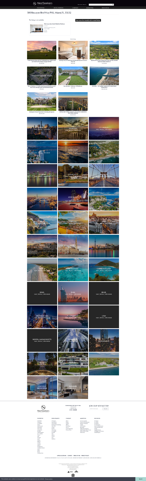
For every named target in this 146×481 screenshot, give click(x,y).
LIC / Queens (40, 433)
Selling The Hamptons (84, 428)
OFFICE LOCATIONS (61, 455)
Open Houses (46, 129)
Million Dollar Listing (84, 431)
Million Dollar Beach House (85, 430)
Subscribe (106, 408)
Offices (67, 424)
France (38, 435)
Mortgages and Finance (99, 431)
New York (53, 426)
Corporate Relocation (98, 427)
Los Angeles (39, 423)
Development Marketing (56, 424)
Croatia (38, 442)
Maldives (53, 439)
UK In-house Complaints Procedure (73, 466)
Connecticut (39, 430)
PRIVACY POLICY (85, 455)
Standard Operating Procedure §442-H (73, 465)
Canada (39, 444)
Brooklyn (39, 431)
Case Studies (54, 423)
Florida (53, 428)
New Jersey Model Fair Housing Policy (73, 467)
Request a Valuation (84, 423)
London (53, 427)
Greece (38, 440)
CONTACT (70, 455)
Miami (38, 424)
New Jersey (39, 428)
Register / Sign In (82, 4)
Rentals (40, 129)
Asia (52, 437)
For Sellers (96, 422)
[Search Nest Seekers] (112, 4)
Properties (40, 418)
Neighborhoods (97, 430)
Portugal (39, 437)
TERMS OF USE (76, 455)
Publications (82, 432)
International (54, 422)
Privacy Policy (68, 430)
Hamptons (39, 422)
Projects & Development (84, 422)
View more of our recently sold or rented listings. (88, 20)
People (67, 422)
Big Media (82, 427)
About (67, 421)
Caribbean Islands (41, 448)
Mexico (38, 445)
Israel (38, 449)
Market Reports (97, 432)
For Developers (97, 424)
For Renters (96, 423)
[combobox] (100, 5)
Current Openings (69, 428)
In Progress (54, 421)
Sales (35, 129)
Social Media (82, 426)
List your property (83, 421)
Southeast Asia (40, 453)
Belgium (39, 441)
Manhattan (39, 421)
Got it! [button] (140, 479)
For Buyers (96, 421)
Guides (95, 428)
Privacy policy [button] (48, 479)
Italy (38, 436)
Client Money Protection (73, 468)
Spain (38, 439)
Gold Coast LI (40, 426)
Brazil (38, 451)
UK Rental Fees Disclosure (73, 469)
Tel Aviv (53, 436)
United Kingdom (40, 432)
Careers (67, 423)
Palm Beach (39, 427)
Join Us (67, 427)
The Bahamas (40, 446)
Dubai (38, 450)
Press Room (68, 426)
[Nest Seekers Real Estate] (41, 4)
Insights (81, 424)
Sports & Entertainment (98, 426)
